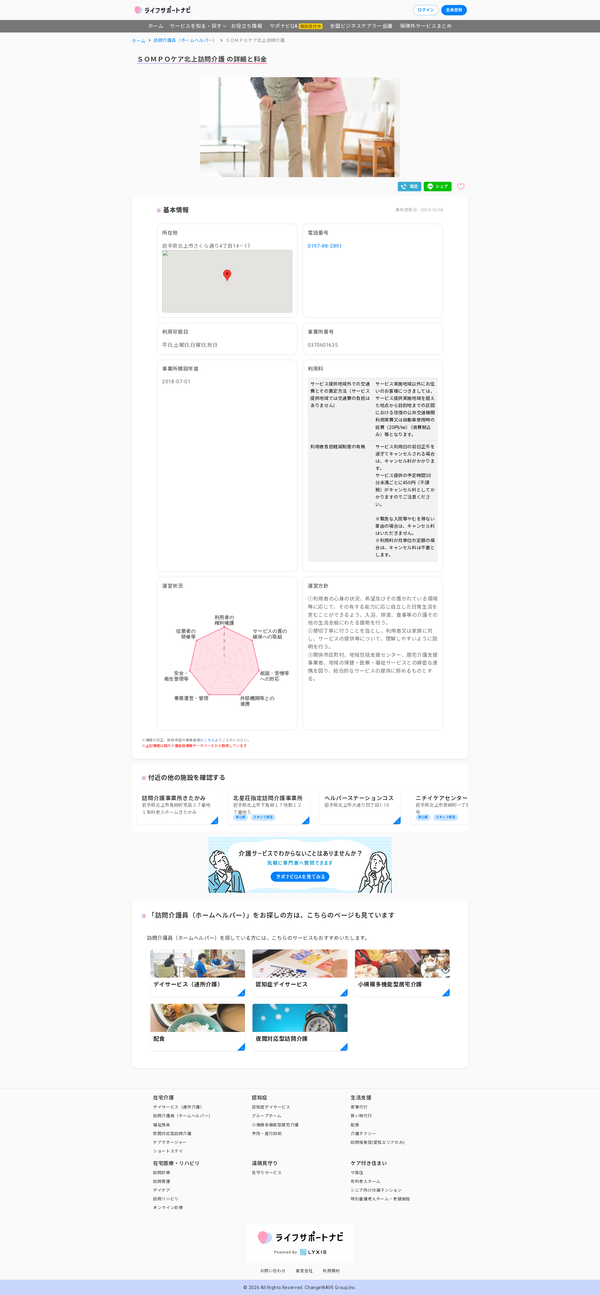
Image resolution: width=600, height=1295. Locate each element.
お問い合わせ (273, 1270)
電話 (414, 186)
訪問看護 (161, 1181)
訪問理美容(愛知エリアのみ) (378, 1142)
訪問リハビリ (166, 1199)
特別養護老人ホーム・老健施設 (380, 1199)
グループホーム (266, 1115)
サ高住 (357, 1172)
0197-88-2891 (325, 246)
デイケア (161, 1190)
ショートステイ (168, 1151)
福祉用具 (161, 1125)
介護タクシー (363, 1133)
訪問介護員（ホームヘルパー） (183, 1115)
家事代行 (359, 1107)
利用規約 (331, 1270)
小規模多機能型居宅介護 (275, 1125)
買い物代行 (361, 1115)
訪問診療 (161, 1172)
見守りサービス (267, 1172)
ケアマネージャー (170, 1142)
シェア (442, 186)
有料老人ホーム (365, 1181)
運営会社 (304, 1270)
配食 (355, 1125)
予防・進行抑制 (267, 1133)
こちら (209, 740)
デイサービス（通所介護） (178, 1107)
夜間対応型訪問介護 (172, 1133)
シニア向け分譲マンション (376, 1190)
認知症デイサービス (271, 1107)
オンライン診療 (168, 1207)
